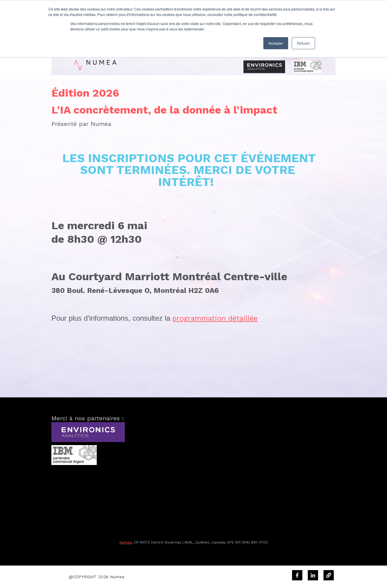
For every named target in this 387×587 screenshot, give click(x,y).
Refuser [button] (303, 43)
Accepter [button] (275, 43)
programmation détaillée (215, 318)
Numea (125, 542)
